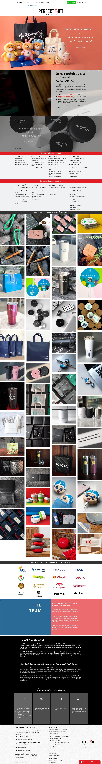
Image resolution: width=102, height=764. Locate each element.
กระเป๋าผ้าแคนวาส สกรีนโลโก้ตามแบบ (57, 731)
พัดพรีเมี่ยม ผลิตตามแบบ (54, 751)
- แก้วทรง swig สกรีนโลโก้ (54, 171)
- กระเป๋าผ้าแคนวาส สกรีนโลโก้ (38, 158)
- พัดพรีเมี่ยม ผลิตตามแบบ (20, 162)
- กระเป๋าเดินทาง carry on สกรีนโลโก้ (78, 168)
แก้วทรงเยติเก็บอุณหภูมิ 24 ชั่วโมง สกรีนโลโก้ (58, 736)
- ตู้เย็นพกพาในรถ (53, 194)
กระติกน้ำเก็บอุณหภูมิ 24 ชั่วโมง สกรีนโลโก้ (58, 729)
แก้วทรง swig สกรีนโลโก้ (54, 740)
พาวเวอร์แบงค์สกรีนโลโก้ (54, 755)
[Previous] (8, 43)
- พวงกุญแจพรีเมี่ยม (74, 207)
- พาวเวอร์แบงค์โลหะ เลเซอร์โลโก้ (57, 187)
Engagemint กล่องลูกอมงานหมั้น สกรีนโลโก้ (58, 742)
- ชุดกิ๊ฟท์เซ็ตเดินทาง (74, 199)
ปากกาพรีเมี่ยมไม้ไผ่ (53, 753)
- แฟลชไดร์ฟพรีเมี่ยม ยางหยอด (56, 191)
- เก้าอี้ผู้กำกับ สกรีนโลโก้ (75, 191)
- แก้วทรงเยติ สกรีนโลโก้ (54, 164)
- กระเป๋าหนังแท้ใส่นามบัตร (54, 176)
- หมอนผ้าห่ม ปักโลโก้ (74, 160)
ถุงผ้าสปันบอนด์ (52, 749)
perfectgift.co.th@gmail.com (25, 750)
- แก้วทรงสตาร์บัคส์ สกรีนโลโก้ (22, 196)
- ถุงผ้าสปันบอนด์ (18, 158)
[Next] (94, 43)
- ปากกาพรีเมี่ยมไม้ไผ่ (20, 160)
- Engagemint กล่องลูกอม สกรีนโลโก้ (57, 158)
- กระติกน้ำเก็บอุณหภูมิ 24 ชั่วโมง (76, 158)
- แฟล (49, 160)
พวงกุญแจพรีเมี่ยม (52, 758)
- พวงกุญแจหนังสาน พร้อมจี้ (37, 162)
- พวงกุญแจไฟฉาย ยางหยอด (21, 164)
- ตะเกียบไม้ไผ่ (34, 160)
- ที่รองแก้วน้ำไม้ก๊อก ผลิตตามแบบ (39, 168)
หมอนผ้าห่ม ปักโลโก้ (53, 762)
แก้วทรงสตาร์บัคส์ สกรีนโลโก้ (55, 738)
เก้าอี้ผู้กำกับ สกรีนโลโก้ (53, 733)
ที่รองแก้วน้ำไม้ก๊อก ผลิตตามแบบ (55, 745)
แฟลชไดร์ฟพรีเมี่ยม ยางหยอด (55, 760)
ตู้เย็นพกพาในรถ (52, 747)
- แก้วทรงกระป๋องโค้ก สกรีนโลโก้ (56, 162)
